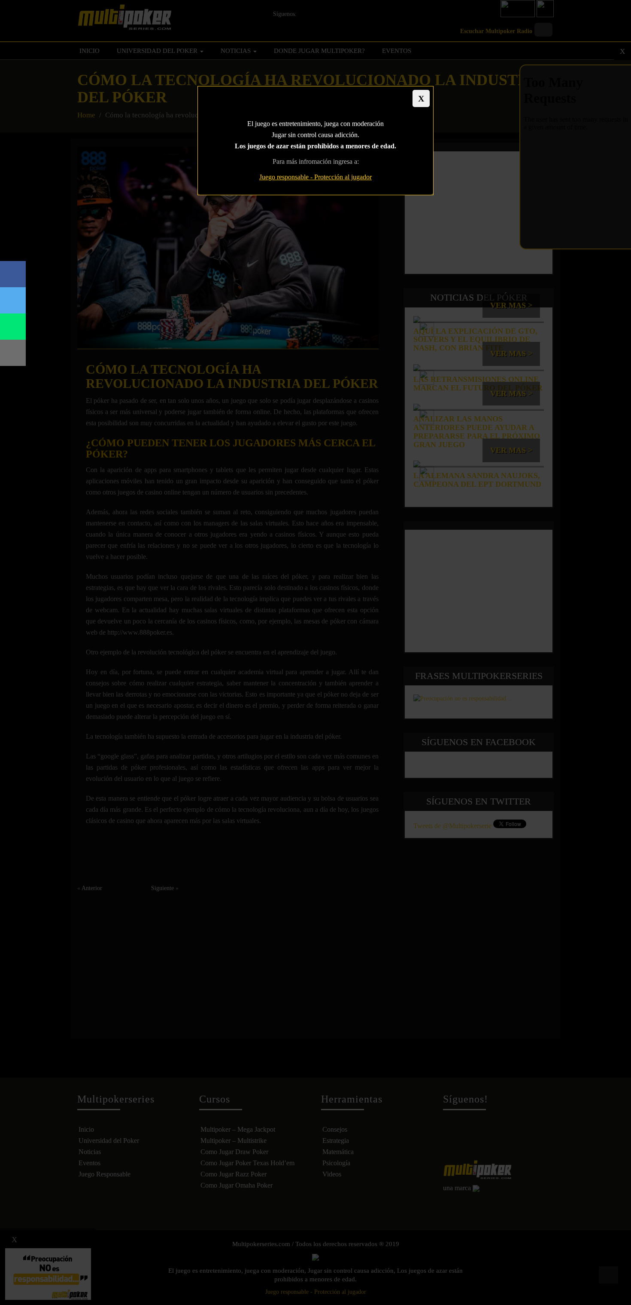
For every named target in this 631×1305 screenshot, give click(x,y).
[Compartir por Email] (13, 353)
